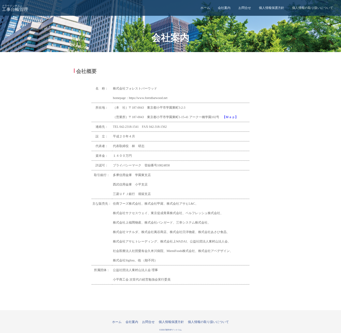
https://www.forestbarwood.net (148, 98)
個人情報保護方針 (271, 7)
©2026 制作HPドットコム (170, 330)
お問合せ (244, 7)
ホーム (205, 7)
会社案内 (224, 7)
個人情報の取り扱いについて (312, 7)
